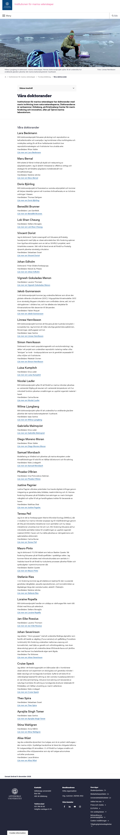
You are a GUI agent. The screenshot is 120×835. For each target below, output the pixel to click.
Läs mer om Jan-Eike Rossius (29, 625)
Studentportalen (98, 790)
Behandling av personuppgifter (96, 816)
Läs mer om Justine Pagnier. (29, 507)
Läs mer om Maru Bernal (27, 177)
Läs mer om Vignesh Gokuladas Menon (33, 285)
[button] (54, 16)
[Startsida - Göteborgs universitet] (15, 793)
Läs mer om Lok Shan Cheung (30, 226)
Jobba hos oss (96, 801)
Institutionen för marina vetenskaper (22, 77)
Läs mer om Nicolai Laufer (28, 400)
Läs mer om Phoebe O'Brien (29, 478)
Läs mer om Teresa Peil (27, 542)
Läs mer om (29, 152)
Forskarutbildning (44, 77)
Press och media (97, 805)
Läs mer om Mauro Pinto (27, 570)
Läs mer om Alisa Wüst (27, 760)
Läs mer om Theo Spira (27, 705)
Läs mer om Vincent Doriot (28, 255)
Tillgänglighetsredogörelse (101, 824)
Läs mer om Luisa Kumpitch (29, 374)
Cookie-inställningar (98, 820)
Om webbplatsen (97, 811)
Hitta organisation (69, 791)
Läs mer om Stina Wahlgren (29, 731)
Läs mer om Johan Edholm (28, 271)
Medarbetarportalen (99, 793)
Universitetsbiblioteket (100, 797)
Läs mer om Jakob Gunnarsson (30, 313)
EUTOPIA (94, 808)
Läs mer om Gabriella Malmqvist (31, 433)
